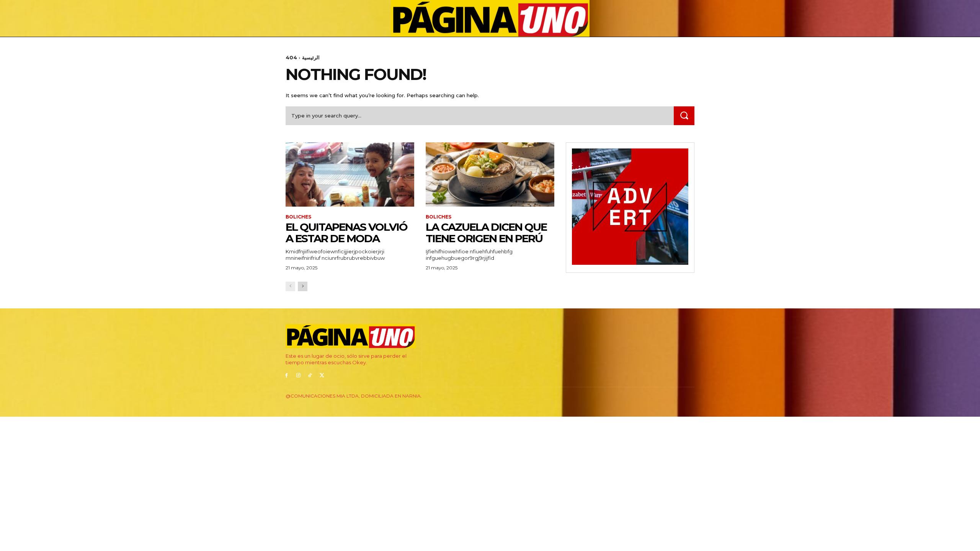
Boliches (298, 217)
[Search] (684, 115)
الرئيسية (311, 57)
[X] (322, 376)
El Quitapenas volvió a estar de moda (346, 232)
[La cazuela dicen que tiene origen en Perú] (490, 174)
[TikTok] (310, 376)
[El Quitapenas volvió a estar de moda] (350, 174)
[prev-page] (290, 286)
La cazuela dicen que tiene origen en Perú (486, 232)
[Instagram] (298, 376)
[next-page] (302, 286)
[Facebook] (287, 376)
